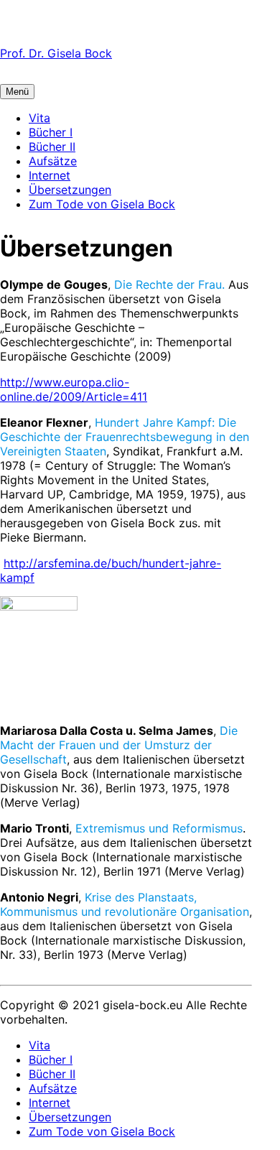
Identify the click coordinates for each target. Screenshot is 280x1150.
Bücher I (51, 132)
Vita (39, 118)
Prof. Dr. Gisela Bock (56, 53)
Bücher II (52, 146)
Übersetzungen (70, 189)
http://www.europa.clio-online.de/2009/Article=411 (73, 389)
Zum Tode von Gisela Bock (102, 204)
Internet (49, 175)
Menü (17, 91)
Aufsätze (53, 161)
